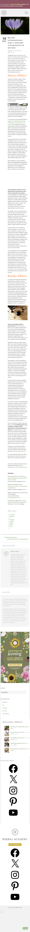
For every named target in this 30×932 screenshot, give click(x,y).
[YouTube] (13, 817)
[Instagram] (13, 795)
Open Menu (26, 12)
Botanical (4, 702)
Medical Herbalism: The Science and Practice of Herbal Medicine (17, 486)
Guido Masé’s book (12, 269)
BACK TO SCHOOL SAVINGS (18, 4)
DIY (3, 705)
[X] (13, 784)
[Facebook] (13, 773)
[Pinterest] (13, 806)
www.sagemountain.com (14, 497)
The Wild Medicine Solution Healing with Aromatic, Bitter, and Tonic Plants (17, 478)
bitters (12, 52)
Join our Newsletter (15, 844)
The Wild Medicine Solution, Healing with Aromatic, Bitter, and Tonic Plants (17, 122)
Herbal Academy (17, 50)
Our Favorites (5, 713)
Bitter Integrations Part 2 (19, 451)
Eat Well (4, 711)
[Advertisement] (18, 180)
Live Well (4, 708)
